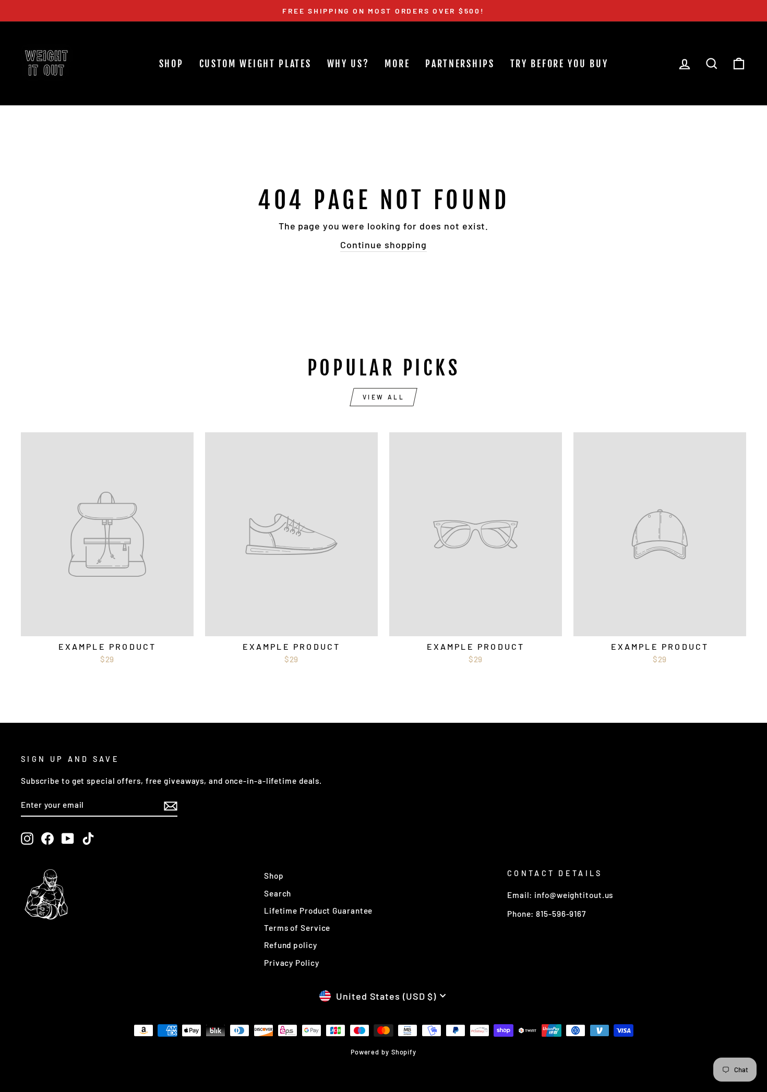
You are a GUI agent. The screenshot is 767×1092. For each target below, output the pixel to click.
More (397, 63)
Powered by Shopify (383, 1052)
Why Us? (348, 63)
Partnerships (459, 63)
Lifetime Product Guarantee (318, 910)
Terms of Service (297, 927)
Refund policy (290, 945)
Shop (171, 63)
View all (384, 397)
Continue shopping (383, 244)
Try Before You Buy (559, 63)
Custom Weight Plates (255, 63)
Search (277, 893)
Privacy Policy (291, 962)
